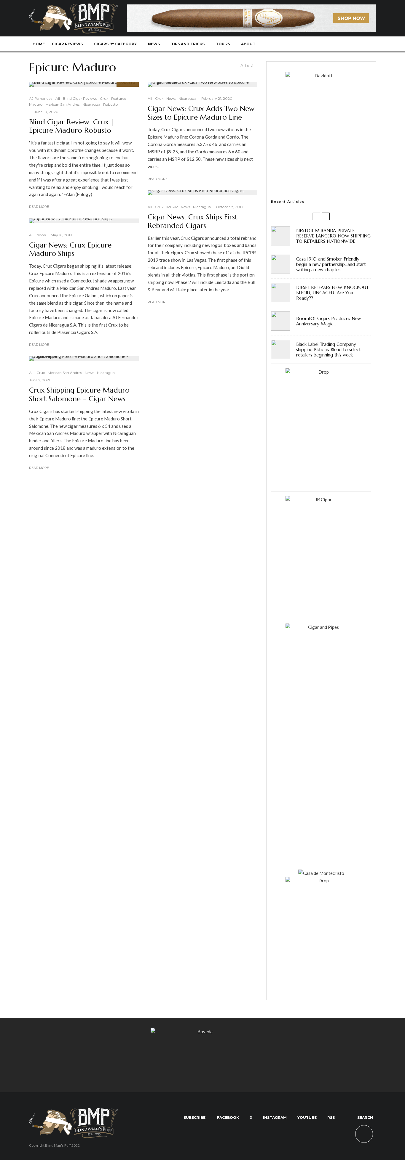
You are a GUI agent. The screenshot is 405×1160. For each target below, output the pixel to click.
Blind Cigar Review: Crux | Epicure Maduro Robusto (71, 126)
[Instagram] (330, 44)
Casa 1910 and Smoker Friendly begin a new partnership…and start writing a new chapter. (331, 264)
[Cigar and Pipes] (321, 627)
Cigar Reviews (67, 44)
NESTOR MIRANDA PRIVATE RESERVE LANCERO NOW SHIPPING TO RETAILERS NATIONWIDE (333, 236)
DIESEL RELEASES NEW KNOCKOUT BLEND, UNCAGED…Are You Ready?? (332, 293)
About (248, 44)
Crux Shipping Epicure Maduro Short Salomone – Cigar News (79, 394)
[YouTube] (340, 44)
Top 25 (223, 44)
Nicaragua (91, 104)
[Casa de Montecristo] (321, 873)
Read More (39, 207)
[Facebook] (310, 44)
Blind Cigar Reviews (80, 98)
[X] (320, 44)
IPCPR (172, 207)
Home (39, 44)
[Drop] (321, 372)
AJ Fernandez (40, 98)
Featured (118, 98)
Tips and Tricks (188, 44)
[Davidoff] (251, 8)
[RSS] (349, 44)
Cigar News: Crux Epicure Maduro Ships (70, 249)
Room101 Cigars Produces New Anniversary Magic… (328, 321)
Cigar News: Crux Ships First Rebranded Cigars (192, 221)
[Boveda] (202, 1031)
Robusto (110, 104)
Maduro (35, 104)
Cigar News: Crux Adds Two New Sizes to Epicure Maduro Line (201, 113)
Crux (104, 98)
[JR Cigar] (321, 499)
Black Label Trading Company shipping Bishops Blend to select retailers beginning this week (328, 350)
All (57, 98)
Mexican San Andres (62, 104)
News (154, 44)
